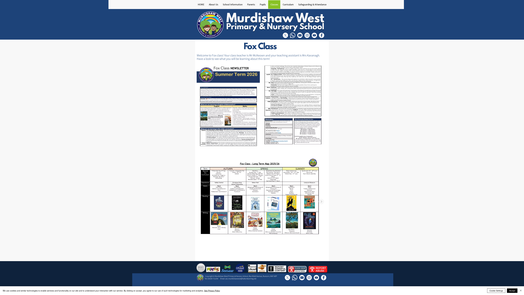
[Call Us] (292, 35)
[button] (213, 4)
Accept (512, 290)
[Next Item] (321, 201)
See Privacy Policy (212, 290)
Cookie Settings (496, 290)
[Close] (520, 290)
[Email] (300, 35)
